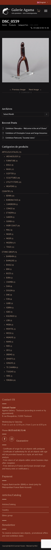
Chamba (9, 282)
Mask (8, 169)
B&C (36, 546)
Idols (8, 165)
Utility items (12, 182)
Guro (8, 303)
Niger (8, 234)
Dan (8, 286)
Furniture (10, 161)
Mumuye (9, 337)
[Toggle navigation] (46, 10)
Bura (8, 277)
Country (6, 191)
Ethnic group (8, 252)
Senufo (9, 359)
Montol (9, 329)
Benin (8, 196)
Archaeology (12, 156)
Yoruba (9, 380)
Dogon (9, 290)
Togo (8, 247)
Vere (8, 376)
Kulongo (10, 316)
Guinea (9, 221)
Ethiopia (10, 213)
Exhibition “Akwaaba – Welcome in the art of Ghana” (26, 128)
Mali (8, 230)
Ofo (8, 350)
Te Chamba (11, 367)
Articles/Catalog (10, 152)
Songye (9, 363)
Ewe (8, 295)
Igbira (8, 307)
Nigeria (9, 242)
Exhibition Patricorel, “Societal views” (20, 138)
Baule (9, 265)
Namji (8, 342)
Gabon (9, 217)
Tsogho (9, 371)
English (43, 2)
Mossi (8, 333)
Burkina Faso (12, 200)
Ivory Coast (11, 225)
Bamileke (10, 260)
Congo (9, 208)
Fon (8, 299)
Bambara (10, 256)
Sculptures (11, 178)
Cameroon (11, 204)
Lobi (8, 320)
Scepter (10, 173)
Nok (8, 346)
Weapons (10, 186)
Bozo (8, 273)
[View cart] (38, 10)
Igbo (8, 312)
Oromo (9, 354)
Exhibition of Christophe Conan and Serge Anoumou (26, 133)
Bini (7, 269)
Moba (8, 324)
